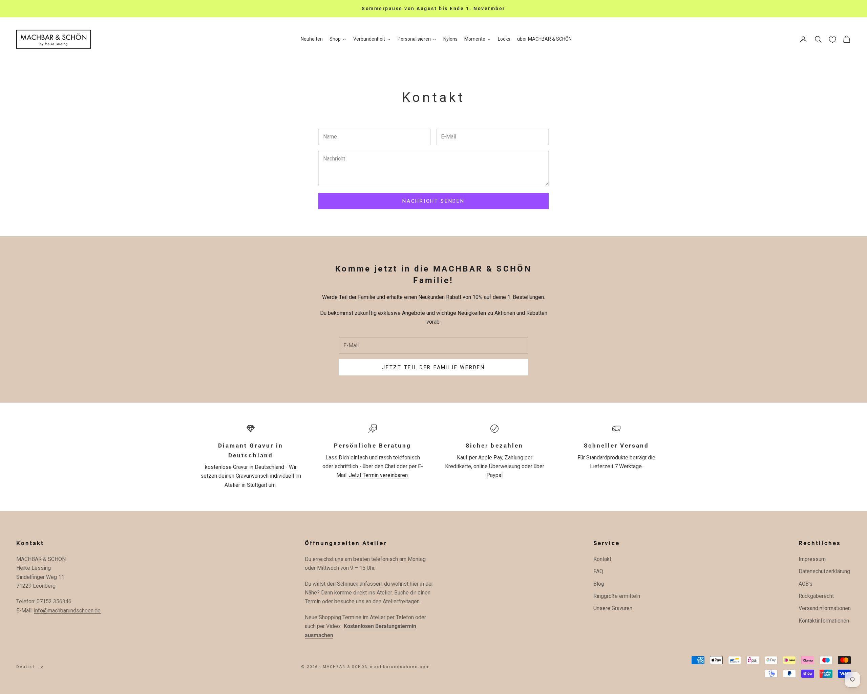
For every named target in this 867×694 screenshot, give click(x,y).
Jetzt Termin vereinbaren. (379, 475)
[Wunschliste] (832, 39)
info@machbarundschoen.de (67, 610)
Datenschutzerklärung (824, 571)
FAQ (598, 571)
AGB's (805, 584)
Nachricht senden (433, 201)
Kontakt (602, 559)
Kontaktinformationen (824, 620)
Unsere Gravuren (612, 608)
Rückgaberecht (816, 596)
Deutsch (26, 667)
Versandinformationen (825, 608)
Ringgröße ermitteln (616, 596)
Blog (598, 584)
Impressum (812, 559)
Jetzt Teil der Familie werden (433, 367)
